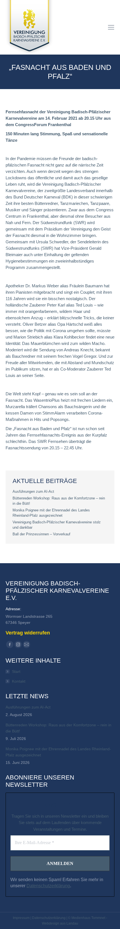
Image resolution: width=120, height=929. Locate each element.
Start (16, 671)
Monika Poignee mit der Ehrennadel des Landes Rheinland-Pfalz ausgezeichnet (51, 513)
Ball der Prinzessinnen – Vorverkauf (41, 534)
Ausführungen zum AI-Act (33, 491)
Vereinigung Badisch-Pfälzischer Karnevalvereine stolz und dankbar (57, 525)
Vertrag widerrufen (28, 633)
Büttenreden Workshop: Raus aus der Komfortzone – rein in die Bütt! (59, 501)
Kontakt (18, 681)
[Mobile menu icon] (111, 27)
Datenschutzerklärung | (50, 918)
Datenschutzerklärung (48, 885)
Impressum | (22, 918)
